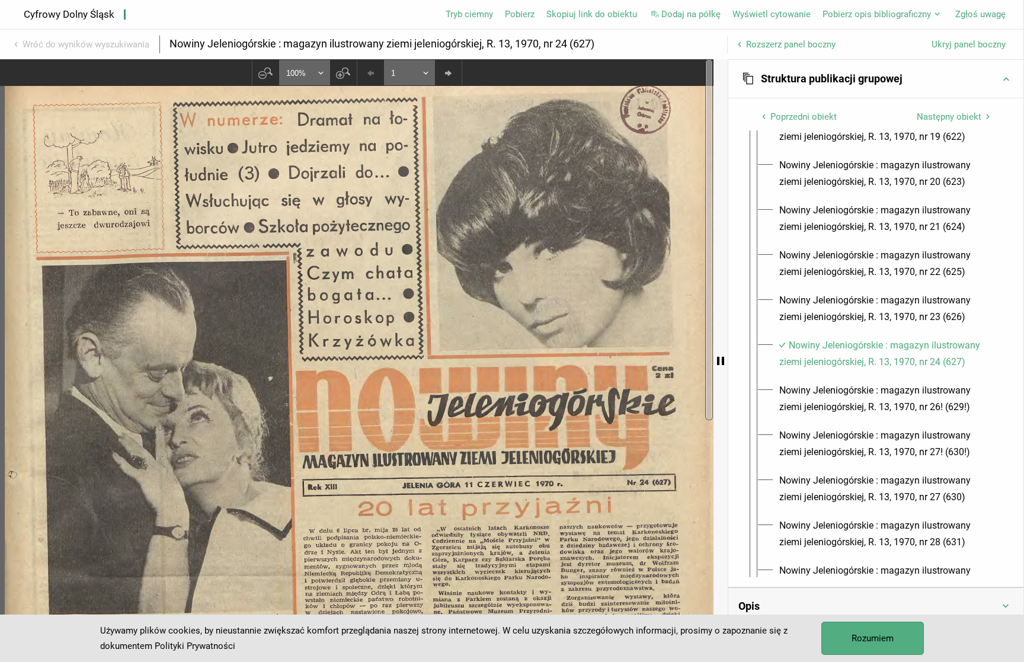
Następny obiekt (949, 116)
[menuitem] (886, 173)
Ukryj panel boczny (969, 44)
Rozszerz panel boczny (791, 44)
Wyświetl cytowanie (771, 14)
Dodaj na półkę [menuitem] (691, 14)
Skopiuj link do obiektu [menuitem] (591, 14)
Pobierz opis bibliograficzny (877, 14)
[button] (875, 79)
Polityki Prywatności (195, 646)
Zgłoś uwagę (980, 14)
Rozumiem (873, 638)
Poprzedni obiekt (803, 116)
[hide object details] (720, 360)
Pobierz (520, 14)
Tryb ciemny (469, 14)
